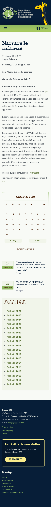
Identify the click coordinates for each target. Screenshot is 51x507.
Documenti (7, 489)
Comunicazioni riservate (12, 492)
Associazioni (7, 480)
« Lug (13, 240)
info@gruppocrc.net (16, 422)
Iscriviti (17, 459)
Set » (38, 240)
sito (4, 181)
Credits (5, 433)
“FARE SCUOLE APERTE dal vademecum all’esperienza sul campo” (30, 284)
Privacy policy (7, 427)
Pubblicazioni (8, 486)
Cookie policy (7, 430)
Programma (34, 172)
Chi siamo (6, 483)
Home (4, 477)
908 (46, 91)
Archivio (14, 311)
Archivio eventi (25, 249)
